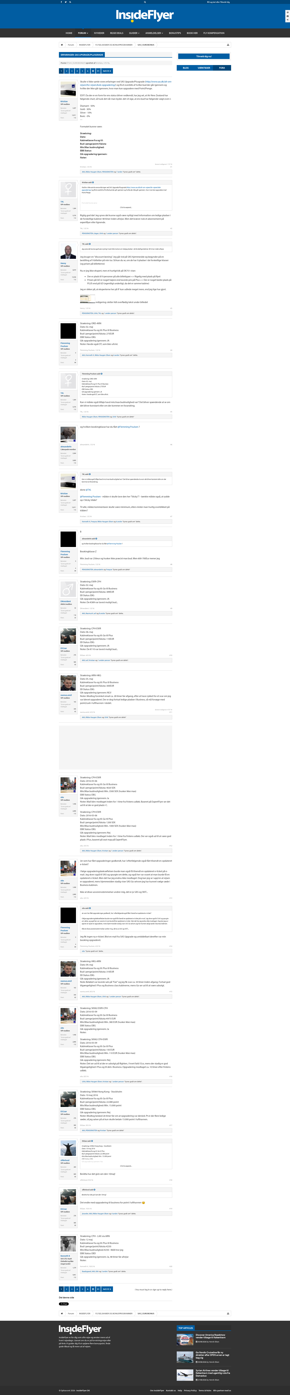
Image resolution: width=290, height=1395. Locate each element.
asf (95, 613)
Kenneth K (90, 355)
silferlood (65, 1160)
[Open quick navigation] (228, 44)
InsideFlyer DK (83, 1390)
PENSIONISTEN (107, 172)
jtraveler (85, 1213)
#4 (171, 350)
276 (75, 655)
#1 (171, 167)
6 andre (116, 355)
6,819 (74, 270)
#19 (170, 1208)
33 (75, 618)
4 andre (115, 1213)
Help (180, 1390)
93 (75, 665)
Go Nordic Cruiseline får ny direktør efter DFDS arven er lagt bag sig (212, 1355)
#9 (171, 608)
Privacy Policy (190, 1390)
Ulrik (101, 233)
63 (75, 711)
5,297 (74, 108)
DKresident (66, 601)
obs (62, 797)
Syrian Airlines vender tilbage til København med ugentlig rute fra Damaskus (213, 1373)
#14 (170, 946)
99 (75, 362)
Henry (63, 263)
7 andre (119, 172)
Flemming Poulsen (65, 344)
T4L (62, 201)
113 (75, 118)
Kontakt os (171, 1390)
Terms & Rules (205, 1390)
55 (75, 608)
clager (96, 233)
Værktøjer (204, 67)
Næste (106, 71)
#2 (171, 228)
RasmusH (89, 613)
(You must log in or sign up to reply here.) (153, 1289)
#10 (170, 655)
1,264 (74, 208)
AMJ (83, 172)
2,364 (74, 453)
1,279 (74, 1268)
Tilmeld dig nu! (204, 56)
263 (75, 1167)
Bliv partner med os (222, 1390)
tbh (97, 1271)
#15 (170, 991)
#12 (170, 846)
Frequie (94, 521)
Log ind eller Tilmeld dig (219, 2)
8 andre (102, 613)
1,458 (74, 804)
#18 (170, 1180)
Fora (222, 67)
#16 (170, 1076)
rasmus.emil (66, 695)
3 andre (105, 1271)
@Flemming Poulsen (128, 426)
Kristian (99, 63)
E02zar (64, 648)
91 (98, 71)
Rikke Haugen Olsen (94, 172)
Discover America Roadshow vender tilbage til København (211, 1336)
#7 (171, 516)
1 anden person (112, 233)
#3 (171, 308)
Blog (186, 67)
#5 (171, 412)
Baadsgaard (86, 1271)
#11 (170, 712)
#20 (170, 1266)
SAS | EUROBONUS (76, 63)
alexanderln (66, 446)
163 (75, 702)
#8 (171, 564)
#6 (171, 444)
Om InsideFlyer (157, 1390)
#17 (170, 1125)
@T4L (88, 489)
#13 (170, 898)
